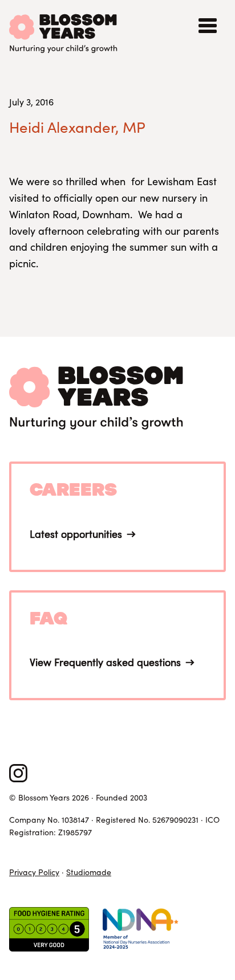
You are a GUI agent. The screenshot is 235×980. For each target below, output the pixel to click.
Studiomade (88, 872)
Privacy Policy (34, 872)
